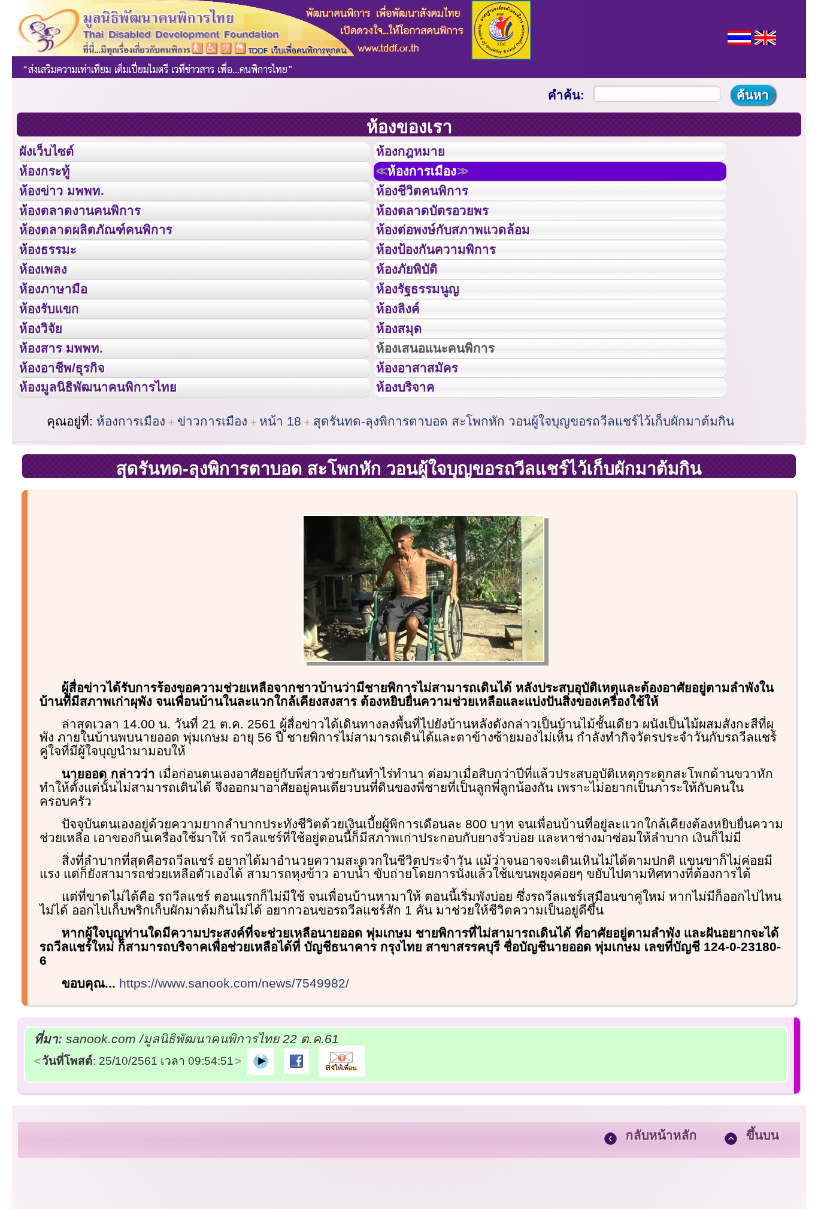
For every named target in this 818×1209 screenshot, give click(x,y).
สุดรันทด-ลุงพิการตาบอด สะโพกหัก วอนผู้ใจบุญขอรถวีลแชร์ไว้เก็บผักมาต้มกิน (523, 514)
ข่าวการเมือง (212, 514)
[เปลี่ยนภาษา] (739, 36)
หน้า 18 (280, 514)
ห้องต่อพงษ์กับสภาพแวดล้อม (470, 262)
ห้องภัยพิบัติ (416, 316)
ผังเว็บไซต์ (56, 155)
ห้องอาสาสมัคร (428, 450)
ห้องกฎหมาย (420, 155)
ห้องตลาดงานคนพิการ (94, 235)
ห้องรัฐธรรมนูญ (429, 343)
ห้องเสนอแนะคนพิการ (451, 423)
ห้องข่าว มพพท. (72, 209)
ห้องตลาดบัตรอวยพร (446, 235)
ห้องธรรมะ (56, 289)
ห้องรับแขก (59, 370)
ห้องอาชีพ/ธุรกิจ (74, 450)
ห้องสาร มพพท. (71, 423)
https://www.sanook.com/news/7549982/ (234, 1076)
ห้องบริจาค (415, 477)
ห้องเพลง (51, 316)
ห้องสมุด (407, 396)
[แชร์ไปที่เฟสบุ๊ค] (296, 1154)
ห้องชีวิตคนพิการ (434, 209)
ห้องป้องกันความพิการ (451, 289)
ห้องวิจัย (49, 396)
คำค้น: (566, 95)
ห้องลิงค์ (406, 370)
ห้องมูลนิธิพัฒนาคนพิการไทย (116, 477)
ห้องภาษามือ (63, 343)
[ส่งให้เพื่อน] (342, 1154)
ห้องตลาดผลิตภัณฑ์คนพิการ (113, 262)
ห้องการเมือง (436, 182)
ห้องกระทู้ (53, 182)
